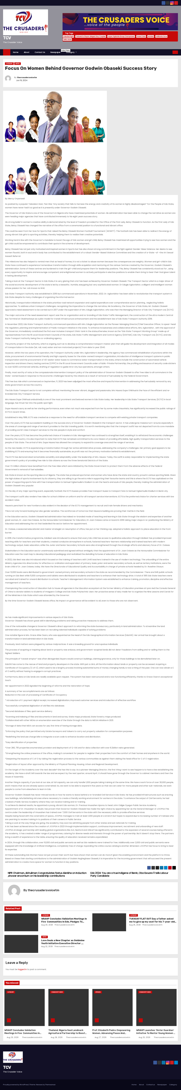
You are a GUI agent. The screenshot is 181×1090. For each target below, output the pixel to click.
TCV (7, 37)
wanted (151, 36)
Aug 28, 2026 (57, 1037)
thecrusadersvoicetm (27, 77)
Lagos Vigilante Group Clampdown (121, 36)
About (26, 52)
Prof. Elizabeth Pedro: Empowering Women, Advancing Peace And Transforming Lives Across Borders (111, 1033)
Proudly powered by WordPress (16, 1084)
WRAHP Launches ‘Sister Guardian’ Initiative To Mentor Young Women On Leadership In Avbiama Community (156, 1033)
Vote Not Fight (68, 36)
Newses (39, 1084)
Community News (57, 992)
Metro (18, 63)
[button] (171, 52)
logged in (22, 969)
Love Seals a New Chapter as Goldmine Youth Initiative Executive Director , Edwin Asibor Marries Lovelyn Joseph (62, 943)
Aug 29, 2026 (47, 925)
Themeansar (50, 1084)
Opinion (98, 992)
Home (15, 52)
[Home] (6, 52)
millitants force (161, 36)
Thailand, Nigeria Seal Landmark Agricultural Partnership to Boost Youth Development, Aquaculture (66, 1033)
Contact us (40, 52)
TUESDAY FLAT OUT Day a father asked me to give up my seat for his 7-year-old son (152, 921)
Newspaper (56, 51)
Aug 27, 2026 (101, 1037)
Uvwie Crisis (141, 36)
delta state (67, 39)
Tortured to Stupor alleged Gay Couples (91, 36)
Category (70, 52)
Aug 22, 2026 (47, 946)
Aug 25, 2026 (135, 925)
